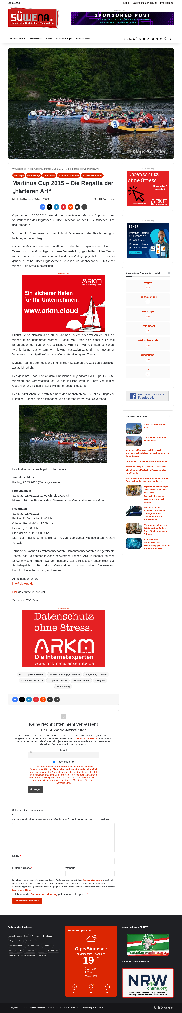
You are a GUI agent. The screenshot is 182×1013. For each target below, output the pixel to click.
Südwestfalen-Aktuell (92, 175)
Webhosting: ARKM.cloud (92, 1008)
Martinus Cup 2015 (33, 680)
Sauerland (30, 951)
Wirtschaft (43, 955)
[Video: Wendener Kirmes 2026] (134, 428)
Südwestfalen (53, 951)
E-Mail (63, 750)
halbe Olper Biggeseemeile (65, 674)
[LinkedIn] (56, 207)
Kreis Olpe (34, 168)
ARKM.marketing (119, 10)
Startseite (20, 168)
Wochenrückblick (65, 761)
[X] (49, 207)
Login (126, 2)
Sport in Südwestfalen (69, 175)
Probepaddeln (82, 680)
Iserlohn (29, 941)
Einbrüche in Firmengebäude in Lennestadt (147, 461)
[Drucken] (84, 207)
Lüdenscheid (41, 941)
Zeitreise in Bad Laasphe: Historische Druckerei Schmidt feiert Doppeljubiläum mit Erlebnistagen (147, 453)
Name (16, 855)
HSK (20, 941)
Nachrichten (47, 946)
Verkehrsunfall (29, 955)
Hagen (12, 941)
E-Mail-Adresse (22, 868)
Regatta (101, 680)
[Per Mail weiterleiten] (77, 207)
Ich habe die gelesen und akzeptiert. (51, 894)
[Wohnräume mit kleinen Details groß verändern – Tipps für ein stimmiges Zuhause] (134, 528)
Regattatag (64, 686)
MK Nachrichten (15, 946)
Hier (14, 591)
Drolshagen (47, 936)
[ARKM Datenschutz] (63, 638)
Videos (49, 39)
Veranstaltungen (64, 39)
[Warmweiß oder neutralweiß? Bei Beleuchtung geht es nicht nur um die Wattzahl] (134, 543)
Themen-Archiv (17, 39)
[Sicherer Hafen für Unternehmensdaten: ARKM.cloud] (63, 303)
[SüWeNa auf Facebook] (147, 400)
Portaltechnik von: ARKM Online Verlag (64, 1008)
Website (70, 868)
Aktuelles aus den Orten (18, 936)
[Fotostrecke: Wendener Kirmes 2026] (134, 441)
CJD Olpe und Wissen (32, 674)
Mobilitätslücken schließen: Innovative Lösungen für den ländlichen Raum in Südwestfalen (154, 513)
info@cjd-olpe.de (22, 583)
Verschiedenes (83, 39)
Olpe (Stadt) (49, 175)
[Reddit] (70, 207)
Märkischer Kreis (32, 946)
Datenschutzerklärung (144, 2)
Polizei (19, 951)
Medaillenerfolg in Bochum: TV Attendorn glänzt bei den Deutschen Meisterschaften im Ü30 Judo (146, 470)
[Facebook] (42, 207)
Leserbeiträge (33, 175)
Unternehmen (14, 955)
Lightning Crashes (97, 674)
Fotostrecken (35, 39)
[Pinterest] (63, 207)
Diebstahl (35, 936)
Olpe (11, 951)
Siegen (41, 951)
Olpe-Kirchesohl (58, 680)
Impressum (166, 2)
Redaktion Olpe (20, 199)
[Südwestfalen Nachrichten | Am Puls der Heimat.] (33, 18)
